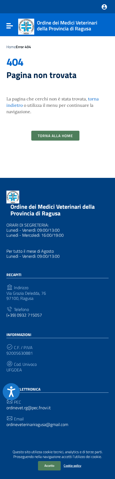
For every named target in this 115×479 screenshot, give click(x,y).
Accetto (49, 465)
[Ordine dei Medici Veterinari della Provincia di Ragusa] (26, 26)
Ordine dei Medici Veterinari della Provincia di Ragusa (52, 210)
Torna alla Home (55, 135)
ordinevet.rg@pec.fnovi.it (28, 407)
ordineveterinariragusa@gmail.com (37, 424)
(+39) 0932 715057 (24, 315)
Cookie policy (72, 465)
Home (11, 47)
